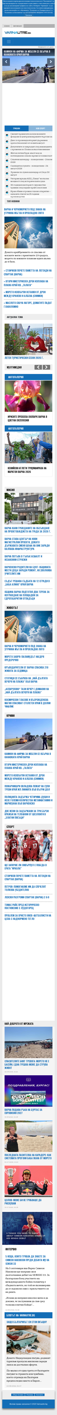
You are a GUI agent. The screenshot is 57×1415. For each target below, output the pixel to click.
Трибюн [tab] (16, 128)
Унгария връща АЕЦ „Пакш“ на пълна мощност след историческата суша (29, 180)
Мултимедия (17, 26)
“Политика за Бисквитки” (13, 12)
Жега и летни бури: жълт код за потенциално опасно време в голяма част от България (31, 155)
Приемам (28, 15)
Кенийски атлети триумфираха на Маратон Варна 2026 (27, 470)
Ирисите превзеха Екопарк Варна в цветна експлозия (27, 418)
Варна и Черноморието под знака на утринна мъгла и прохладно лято (25, 211)
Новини (7, 26)
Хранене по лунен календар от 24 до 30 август (30, 173)
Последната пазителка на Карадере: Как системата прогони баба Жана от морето (28, 1156)
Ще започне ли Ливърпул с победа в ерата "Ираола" (26, 866)
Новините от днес (46, 47)
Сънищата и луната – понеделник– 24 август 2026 (29, 167)
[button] (6, 62)
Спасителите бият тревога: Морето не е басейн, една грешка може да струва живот (27, 1064)
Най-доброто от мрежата (19, 1024)
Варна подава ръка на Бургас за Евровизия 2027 (23, 1111)
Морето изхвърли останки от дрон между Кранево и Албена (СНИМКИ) (25, 294)
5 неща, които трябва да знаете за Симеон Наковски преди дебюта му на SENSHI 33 (27, 1260)
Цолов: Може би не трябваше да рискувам (23, 1201)
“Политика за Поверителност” (40, 10)
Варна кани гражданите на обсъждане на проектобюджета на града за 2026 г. (28, 529)
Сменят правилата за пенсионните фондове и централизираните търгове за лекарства (31, 136)
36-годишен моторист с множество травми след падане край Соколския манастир (28, 187)
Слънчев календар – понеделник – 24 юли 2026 (31, 160)
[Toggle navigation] (9, 42)
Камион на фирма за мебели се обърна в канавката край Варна (27, 53)
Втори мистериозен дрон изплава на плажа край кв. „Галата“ (26, 283)
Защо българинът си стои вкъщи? (27, 1322)
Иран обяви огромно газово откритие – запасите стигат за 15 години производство (30, 194)
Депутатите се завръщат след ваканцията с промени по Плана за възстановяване (31, 148)
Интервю (11, 1249)
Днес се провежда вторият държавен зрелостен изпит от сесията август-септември (29, 143)
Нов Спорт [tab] (40, 128)
